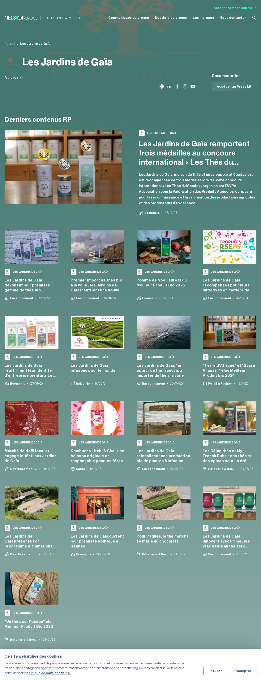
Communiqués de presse (128, 17)
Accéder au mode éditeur (233, 8)
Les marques (203, 17)
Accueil (10, 43)
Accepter (243, 671)
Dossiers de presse (171, 17)
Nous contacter (233, 17)
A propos (12, 77)
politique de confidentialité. (48, 673)
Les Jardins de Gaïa (162, 133)
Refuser (215, 671)
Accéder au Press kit (234, 86)
